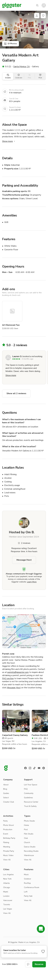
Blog (5, 789)
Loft (25, 891)
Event (5, 834)
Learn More (32, 582)
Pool (26, 829)
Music (26, 874)
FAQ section (8, 678)
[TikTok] (34, 768)
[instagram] (30, 768)
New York (7, 879)
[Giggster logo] (6, 768)
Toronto (6, 904)
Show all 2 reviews (16, 393)
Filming (6, 842)
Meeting (6, 846)
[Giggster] (11, 5)
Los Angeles (8, 874)
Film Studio (28, 834)
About (5, 784)
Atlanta (6, 883)
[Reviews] (43, 768)
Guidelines (28, 797)
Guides (6, 793)
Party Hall (28, 896)
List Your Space (30, 784)
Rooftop (27, 883)
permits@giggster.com (18, 672)
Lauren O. (17, 356)
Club (26, 838)
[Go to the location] (16, 721)
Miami (5, 891)
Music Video (8, 855)
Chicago (6, 887)
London (6, 896)
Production (7, 829)
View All (7, 859)
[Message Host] (28, 964)
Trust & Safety (30, 806)
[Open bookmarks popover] (43, 15)
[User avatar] (44, 5)
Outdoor (27, 879)
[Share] (36, 15)
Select (6, 797)
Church (27, 842)
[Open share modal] (20, 713)
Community (28, 793)
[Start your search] (37, 5)
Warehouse (29, 855)
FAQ (26, 789)
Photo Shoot (8, 825)
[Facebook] (25, 768)
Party (5, 821)
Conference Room (31, 887)
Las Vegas (7, 909)
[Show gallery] (24, 29)
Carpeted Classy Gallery (15, 735)
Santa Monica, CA (21, 66)
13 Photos (12, 43)
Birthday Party (9, 838)
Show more (7, 141)
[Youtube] (39, 768)
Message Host (24, 559)
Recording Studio (31, 851)
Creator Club (8, 802)
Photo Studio (29, 821)
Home (26, 825)
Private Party (8, 851)
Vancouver (7, 900)
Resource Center (31, 802)
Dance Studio (29, 846)
